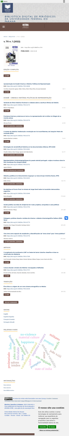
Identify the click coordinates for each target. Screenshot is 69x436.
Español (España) (9, 317)
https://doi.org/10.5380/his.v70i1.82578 (18, 120)
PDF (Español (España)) (14, 126)
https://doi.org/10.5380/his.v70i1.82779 (18, 222)
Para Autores (7, 387)
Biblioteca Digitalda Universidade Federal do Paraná (30, 18)
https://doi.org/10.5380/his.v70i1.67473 (18, 270)
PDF (7, 75)
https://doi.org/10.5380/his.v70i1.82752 (18, 164)
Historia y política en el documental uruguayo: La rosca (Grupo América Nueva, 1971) (31, 176)
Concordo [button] (43, 427)
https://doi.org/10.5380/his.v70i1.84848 (18, 86)
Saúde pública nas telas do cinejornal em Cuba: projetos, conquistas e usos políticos (31, 205)
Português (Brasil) (9, 322)
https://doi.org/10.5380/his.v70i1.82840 (18, 193)
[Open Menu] (3, 27)
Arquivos (12, 36)
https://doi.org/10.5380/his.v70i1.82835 (18, 178)
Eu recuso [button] (52, 427)
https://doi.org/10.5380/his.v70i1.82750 (18, 236)
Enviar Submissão (11, 302)
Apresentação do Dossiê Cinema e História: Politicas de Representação (27, 84)
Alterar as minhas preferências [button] (49, 430)
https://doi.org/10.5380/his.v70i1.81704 (18, 207)
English (6, 314)
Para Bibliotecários (9, 390)
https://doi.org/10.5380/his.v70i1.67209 (18, 256)
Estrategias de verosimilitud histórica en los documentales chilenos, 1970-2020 (29, 147)
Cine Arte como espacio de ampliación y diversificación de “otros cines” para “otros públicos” (34, 233)
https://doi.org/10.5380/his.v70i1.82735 (18, 135)
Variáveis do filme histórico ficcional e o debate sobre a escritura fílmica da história (31, 102)
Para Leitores (7, 385)
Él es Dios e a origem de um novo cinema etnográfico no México (25, 286)
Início (5, 36)
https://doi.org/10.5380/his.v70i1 (33, 47)
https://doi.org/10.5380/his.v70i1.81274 (18, 105)
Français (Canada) (9, 319)
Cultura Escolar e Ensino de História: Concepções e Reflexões (24, 268)
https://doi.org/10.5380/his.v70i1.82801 (18, 149)
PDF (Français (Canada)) (14, 170)
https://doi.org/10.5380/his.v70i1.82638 (18, 289)
